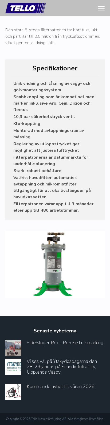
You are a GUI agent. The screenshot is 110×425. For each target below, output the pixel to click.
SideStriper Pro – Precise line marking (65, 342)
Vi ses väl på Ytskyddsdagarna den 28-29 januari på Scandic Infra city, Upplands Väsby (62, 366)
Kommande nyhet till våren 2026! (61, 386)
